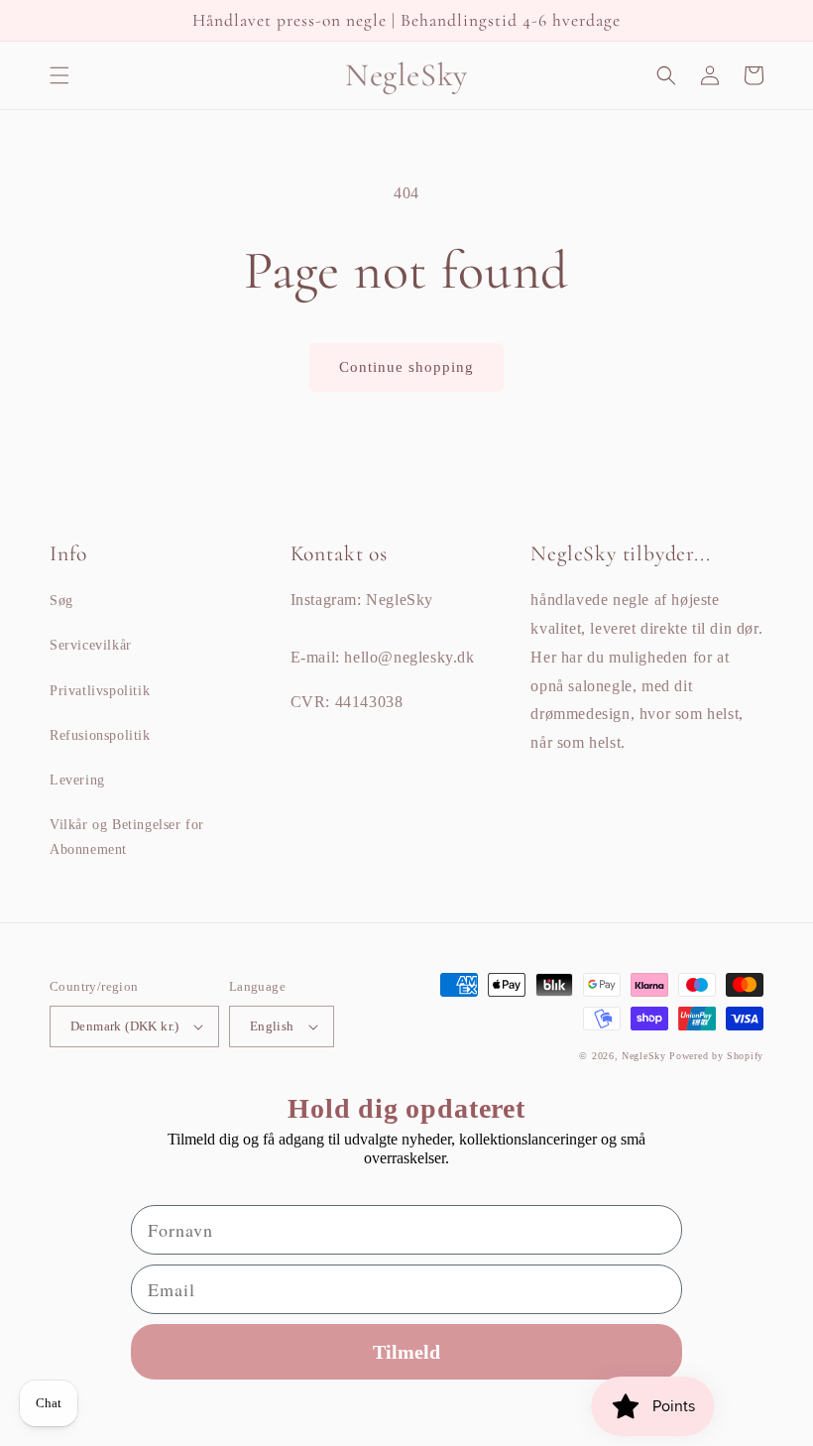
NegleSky (644, 1055)
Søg (61, 600)
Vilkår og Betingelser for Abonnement (127, 837)
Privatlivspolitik (100, 690)
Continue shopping (406, 367)
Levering (77, 780)
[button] (59, 75)
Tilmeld (406, 1352)
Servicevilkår (91, 645)
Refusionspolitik (100, 735)
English (272, 1026)
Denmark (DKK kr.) (124, 1026)
